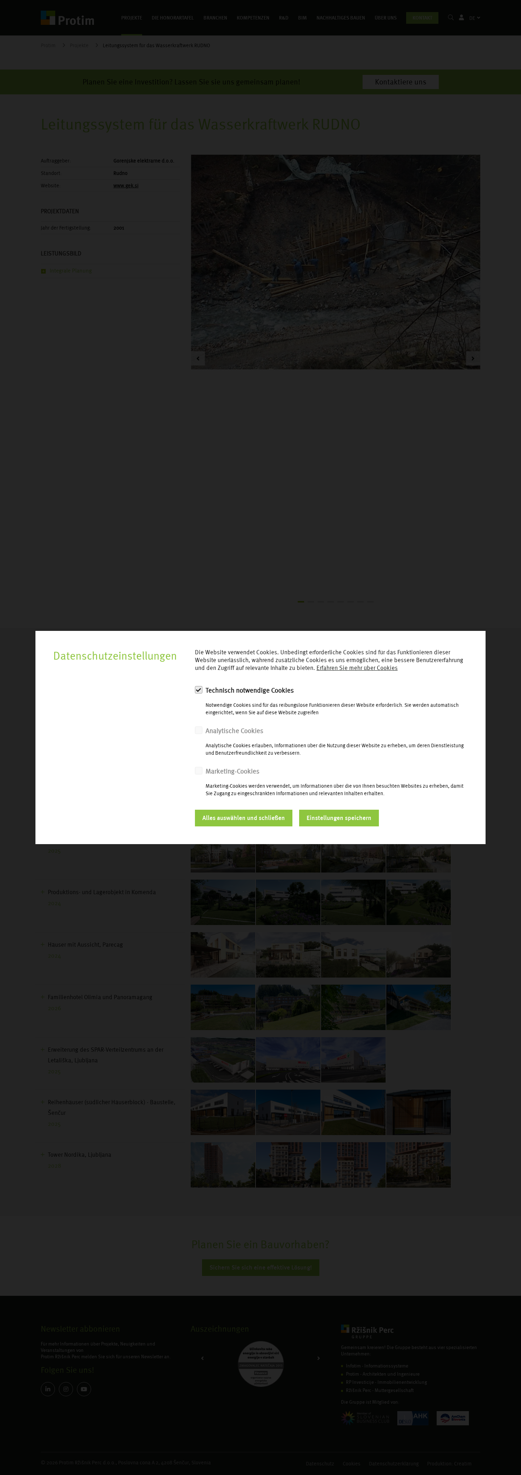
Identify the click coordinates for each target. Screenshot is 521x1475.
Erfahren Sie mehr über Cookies (357, 668)
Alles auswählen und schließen (243, 817)
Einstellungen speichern (339, 817)
